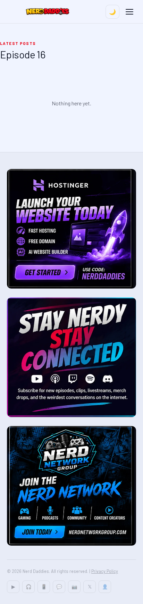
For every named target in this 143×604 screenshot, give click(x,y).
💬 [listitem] (59, 586)
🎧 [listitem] (29, 586)
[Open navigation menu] (129, 11)
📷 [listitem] (74, 586)
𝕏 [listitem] (90, 586)
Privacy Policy (104, 571)
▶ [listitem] (13, 586)
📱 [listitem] (44, 586)
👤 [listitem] (105, 586)
